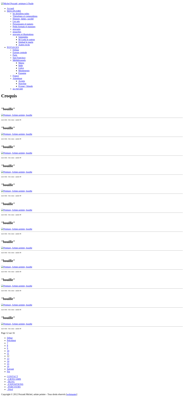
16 (8, 366)
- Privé (10, 389)
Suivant (10, 369)
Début (10, 338)
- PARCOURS (14, 387)
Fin (8, 371)
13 (8, 358)
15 (8, 364)
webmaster (71, 394)
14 (8, 361)
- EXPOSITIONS (15, 384)
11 (8, 353)
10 (8, 351)
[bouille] (16, 115)
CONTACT (12, 376)
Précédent (11, 340)
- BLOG (11, 381)
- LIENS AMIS (14, 379)
